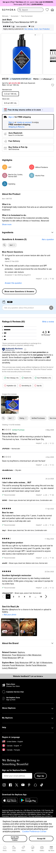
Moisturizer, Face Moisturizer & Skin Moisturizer (21, 655)
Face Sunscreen (27, 16)
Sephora (21, 652)
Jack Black (7, 19)
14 (41, 596)
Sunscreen (14, 16)
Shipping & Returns (16, 126)
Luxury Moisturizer (9, 668)
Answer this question (13, 283)
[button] (21, 831)
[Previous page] (3, 596)
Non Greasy (28, 29)
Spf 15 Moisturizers (44, 662)
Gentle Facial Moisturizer (36, 665)
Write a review (48, 321)
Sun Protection (44, 29)
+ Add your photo (9, 614)
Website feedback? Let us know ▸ (28, 676)
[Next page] (46, 596)
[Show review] (10, 405)
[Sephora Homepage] (8, 9)
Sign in (11, 122)
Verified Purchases (38, 418)
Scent (36, 29)
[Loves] (47, 9)
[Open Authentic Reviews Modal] (25, 349)
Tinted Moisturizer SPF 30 (13, 657)
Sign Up (40, 776)
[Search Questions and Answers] (4, 245)
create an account (24, 122)
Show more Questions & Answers (19, 291)
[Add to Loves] (52, 85)
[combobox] (30, 10)
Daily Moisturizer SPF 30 (25, 662)
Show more (6, 224)
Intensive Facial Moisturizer (13, 665)
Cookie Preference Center (34, 831)
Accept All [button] (41, 838)
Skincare (5, 16)
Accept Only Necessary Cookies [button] (15, 838)
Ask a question (21, 26)
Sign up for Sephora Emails (14, 770)
